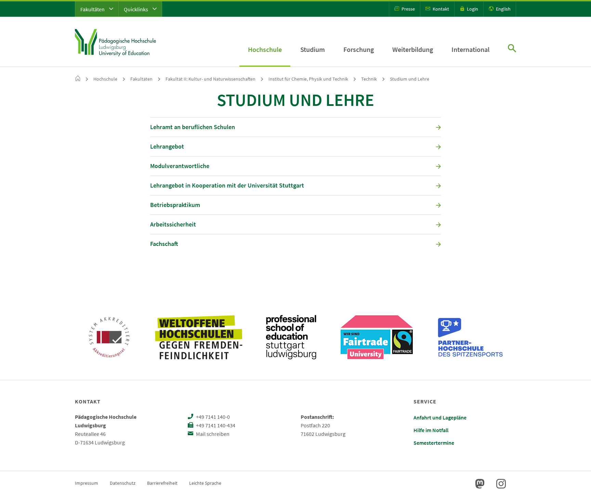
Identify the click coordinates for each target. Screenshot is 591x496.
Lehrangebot (167, 146)
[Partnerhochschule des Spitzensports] (470, 337)
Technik (369, 79)
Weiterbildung (412, 49)
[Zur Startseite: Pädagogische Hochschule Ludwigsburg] (115, 42)
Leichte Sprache (205, 483)
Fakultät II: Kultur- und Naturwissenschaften (210, 79)
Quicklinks (136, 9)
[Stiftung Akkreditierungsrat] (109, 337)
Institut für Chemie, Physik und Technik (308, 79)
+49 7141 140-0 (212, 416)
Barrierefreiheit (162, 483)
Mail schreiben (212, 433)
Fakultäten (93, 9)
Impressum (86, 483)
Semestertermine (433, 442)
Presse (407, 9)
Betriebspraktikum (175, 205)
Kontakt (440, 9)
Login (472, 9)
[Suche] (512, 49)
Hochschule (265, 49)
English (503, 9)
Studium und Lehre (409, 79)
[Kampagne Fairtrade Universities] (377, 337)
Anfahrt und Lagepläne (440, 417)
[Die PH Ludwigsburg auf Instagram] (501, 483)
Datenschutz (122, 483)
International (470, 49)
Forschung (358, 49)
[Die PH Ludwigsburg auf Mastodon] (480, 483)
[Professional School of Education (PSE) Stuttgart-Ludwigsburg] (291, 337)
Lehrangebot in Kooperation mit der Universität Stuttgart (227, 185)
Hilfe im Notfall (430, 430)
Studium (312, 49)
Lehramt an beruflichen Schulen (192, 127)
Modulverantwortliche (179, 166)
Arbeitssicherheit (173, 224)
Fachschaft (164, 244)
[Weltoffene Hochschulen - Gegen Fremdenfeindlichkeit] (198, 337)
